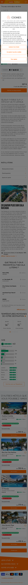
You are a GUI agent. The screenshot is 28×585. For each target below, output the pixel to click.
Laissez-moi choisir (14, 47)
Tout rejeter (14, 59)
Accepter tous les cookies (14, 52)
